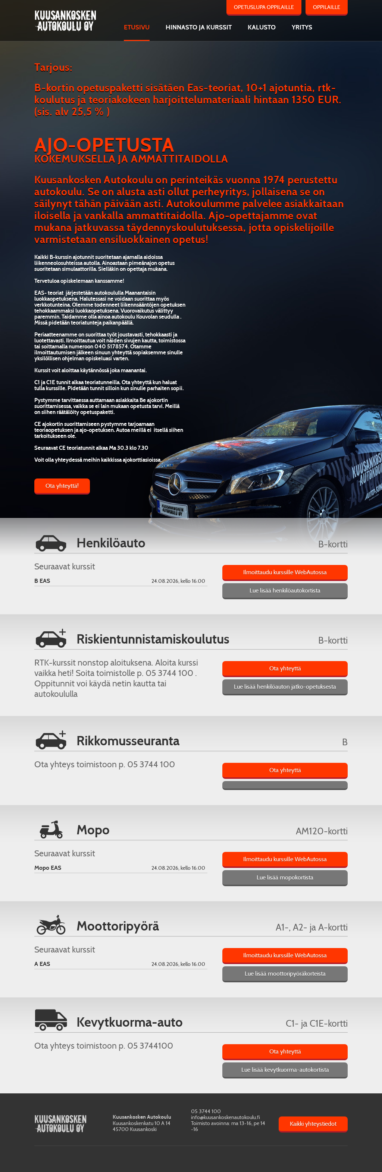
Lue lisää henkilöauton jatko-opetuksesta (285, 686)
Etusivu (137, 27)
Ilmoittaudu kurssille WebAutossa (285, 572)
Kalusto (262, 27)
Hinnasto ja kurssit (199, 27)
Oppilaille (326, 7)
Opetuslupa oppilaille (264, 7)
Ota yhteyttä (285, 668)
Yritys (302, 27)
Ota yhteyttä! (62, 485)
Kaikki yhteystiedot (313, 1123)
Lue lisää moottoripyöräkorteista (285, 973)
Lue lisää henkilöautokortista (285, 590)
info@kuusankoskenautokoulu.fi (225, 1117)
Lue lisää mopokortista (285, 877)
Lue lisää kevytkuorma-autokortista (285, 1069)
